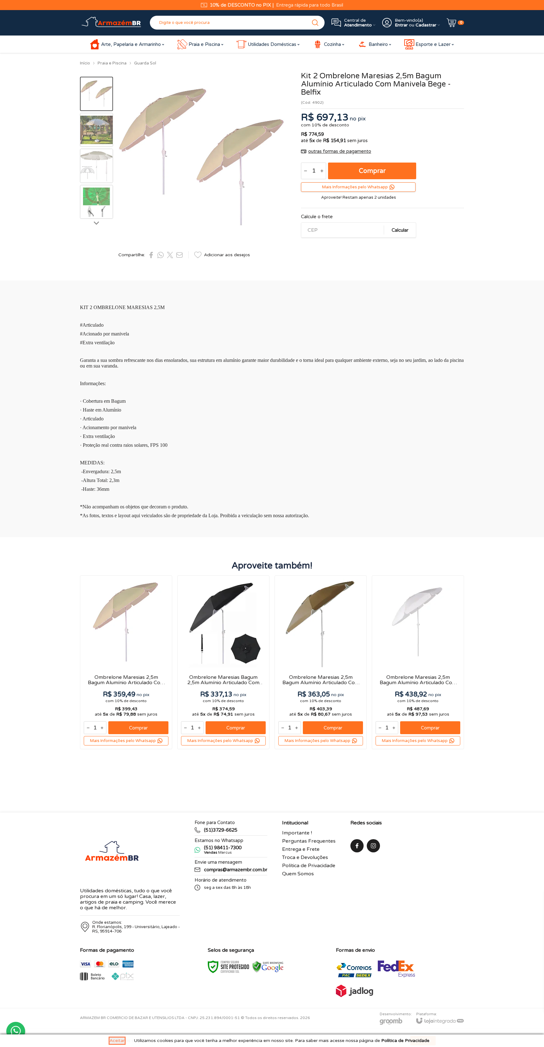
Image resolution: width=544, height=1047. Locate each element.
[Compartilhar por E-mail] (179, 255)
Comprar (372, 171)
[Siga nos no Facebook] (357, 845)
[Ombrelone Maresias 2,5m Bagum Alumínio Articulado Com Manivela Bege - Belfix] (126, 662)
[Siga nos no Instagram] (373, 845)
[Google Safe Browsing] (268, 966)
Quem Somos (298, 874)
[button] (96, 94)
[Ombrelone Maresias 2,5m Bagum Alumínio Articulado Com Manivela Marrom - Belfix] (320, 662)
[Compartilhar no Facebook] (151, 255)
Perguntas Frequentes (309, 841)
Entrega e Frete (301, 849)
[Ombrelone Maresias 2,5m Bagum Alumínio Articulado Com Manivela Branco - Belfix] (418, 662)
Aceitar (117, 1040)
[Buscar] (315, 23)
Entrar (401, 25)
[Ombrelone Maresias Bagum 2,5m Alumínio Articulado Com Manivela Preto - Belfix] (223, 662)
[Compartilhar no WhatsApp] (160, 255)
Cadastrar (426, 25)
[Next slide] (96, 222)
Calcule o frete (317, 216)
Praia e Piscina (112, 63)
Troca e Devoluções (305, 857)
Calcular (400, 230)
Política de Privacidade (308, 865)
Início (85, 63)
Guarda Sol (145, 63)
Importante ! (297, 833)
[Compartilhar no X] (170, 255)
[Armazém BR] (111, 22)
